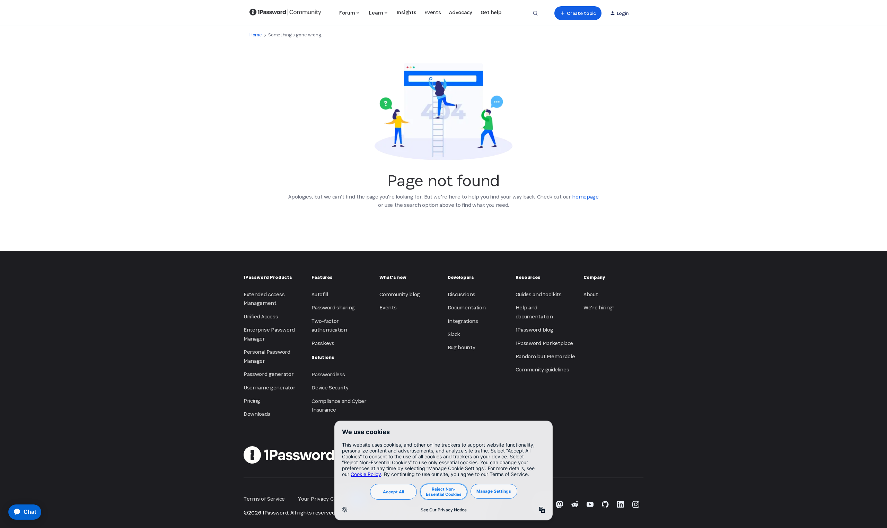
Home (255, 35)
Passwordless (328, 374)
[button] (577, 13)
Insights (406, 12)
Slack (454, 334)
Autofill (319, 294)
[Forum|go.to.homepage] (285, 13)
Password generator (268, 374)
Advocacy (460, 12)
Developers (461, 277)
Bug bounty (461, 347)
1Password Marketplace (544, 343)
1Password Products (268, 277)
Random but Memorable (545, 356)
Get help (491, 12)
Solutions (322, 357)
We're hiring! (598, 307)
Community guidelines (542, 369)
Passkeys (322, 343)
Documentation (467, 307)
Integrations (463, 321)
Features (322, 277)
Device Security (329, 387)
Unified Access (261, 316)
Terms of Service (264, 498)
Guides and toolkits (539, 294)
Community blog (399, 294)
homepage (585, 196)
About (590, 294)
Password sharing (333, 307)
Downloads (257, 413)
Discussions (461, 294)
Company (594, 277)
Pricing (252, 400)
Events (432, 12)
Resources (528, 277)
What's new (392, 277)
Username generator (269, 387)
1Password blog (534, 329)
